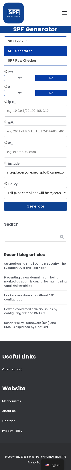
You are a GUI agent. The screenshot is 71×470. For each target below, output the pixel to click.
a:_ (28, 143)
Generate (35, 206)
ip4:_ (24, 102)
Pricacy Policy (12, 431)
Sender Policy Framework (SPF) (46, 457)
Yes (19, 78)
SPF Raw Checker (22, 60)
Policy (28, 184)
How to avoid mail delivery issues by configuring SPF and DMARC (30, 311)
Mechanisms (11, 401)
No (51, 78)
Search (11, 224)
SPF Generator (20, 50)
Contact (8, 421)
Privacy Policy (36, 463)
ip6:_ (25, 122)
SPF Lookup (17, 41)
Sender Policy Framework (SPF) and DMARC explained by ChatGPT (30, 325)
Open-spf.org (12, 369)
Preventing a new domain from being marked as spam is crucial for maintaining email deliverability (35, 281)
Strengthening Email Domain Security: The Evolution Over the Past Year (35, 266)
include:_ (28, 163)
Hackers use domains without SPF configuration (29, 297)
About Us (9, 411)
